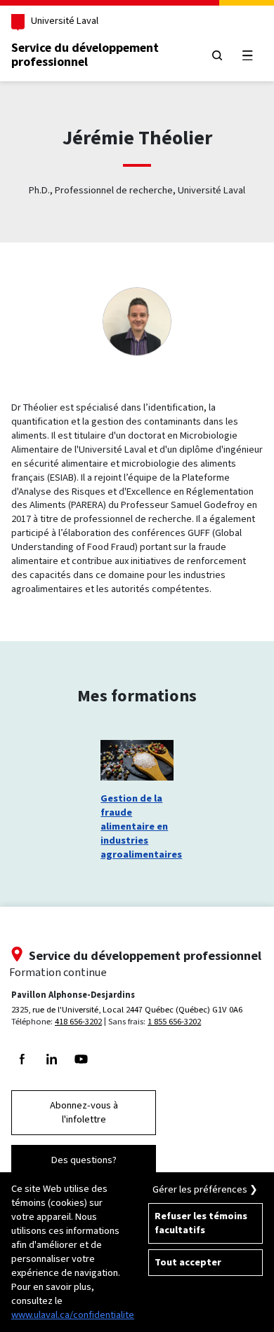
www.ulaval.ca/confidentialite (72, 1314)
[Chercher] (217, 55)
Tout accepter (188, 1262)
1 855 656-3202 (174, 1021)
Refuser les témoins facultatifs (201, 1223)
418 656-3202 (78, 1021)
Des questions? (84, 1160)
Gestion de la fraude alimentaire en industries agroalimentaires (136, 826)
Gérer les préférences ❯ (205, 1189)
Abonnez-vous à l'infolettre (84, 1112)
